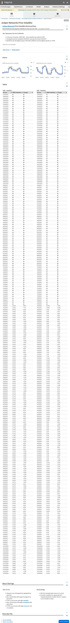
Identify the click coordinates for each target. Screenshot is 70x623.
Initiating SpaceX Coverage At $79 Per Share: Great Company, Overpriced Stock (37, 10)
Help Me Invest (18, 7)
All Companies (4, 18)
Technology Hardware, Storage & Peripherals (32, 18)
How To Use (6, 49)
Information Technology (14, 18)
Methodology (16, 49)
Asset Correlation (8, 622)
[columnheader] (7, 92)
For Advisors (29, 7)
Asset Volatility (7, 620)
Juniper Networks (47, 18)
